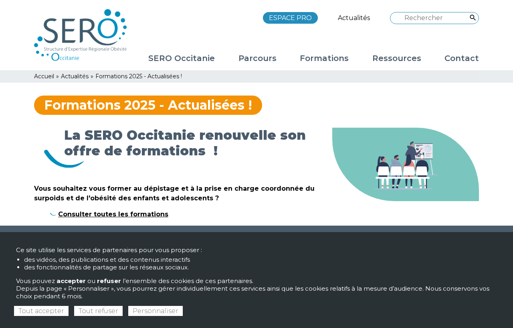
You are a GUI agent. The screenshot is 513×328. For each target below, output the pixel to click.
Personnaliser (155, 311)
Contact (461, 58)
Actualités (354, 18)
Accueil (44, 76)
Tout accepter (41, 311)
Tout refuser (98, 311)
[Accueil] (84, 35)
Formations (324, 58)
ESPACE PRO (290, 18)
